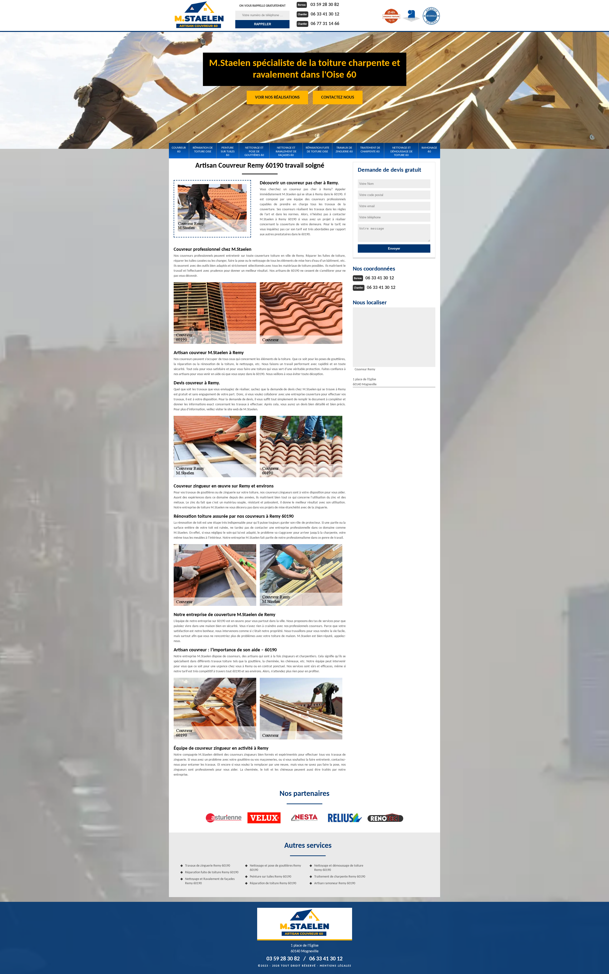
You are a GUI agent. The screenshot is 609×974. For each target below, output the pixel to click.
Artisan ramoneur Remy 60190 (334, 883)
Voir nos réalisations (277, 97)
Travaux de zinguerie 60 (344, 149)
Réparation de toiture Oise (203, 149)
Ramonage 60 (429, 149)
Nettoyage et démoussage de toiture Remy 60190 (338, 868)
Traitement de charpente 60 (370, 149)
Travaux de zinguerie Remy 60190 (207, 866)
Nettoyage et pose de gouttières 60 (254, 151)
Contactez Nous (337, 97)
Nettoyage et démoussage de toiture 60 (401, 151)
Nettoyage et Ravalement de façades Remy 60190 (210, 881)
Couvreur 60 (179, 149)
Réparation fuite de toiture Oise (317, 149)
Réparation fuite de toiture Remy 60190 (211, 872)
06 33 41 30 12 (325, 14)
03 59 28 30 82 (324, 4)
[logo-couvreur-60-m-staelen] (199, 15)
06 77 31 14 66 (325, 23)
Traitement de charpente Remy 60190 (339, 877)
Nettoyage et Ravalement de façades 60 (286, 151)
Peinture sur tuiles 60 (228, 151)
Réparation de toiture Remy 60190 (273, 883)
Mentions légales (335, 965)
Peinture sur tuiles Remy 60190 (270, 877)
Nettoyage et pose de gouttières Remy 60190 (275, 868)
